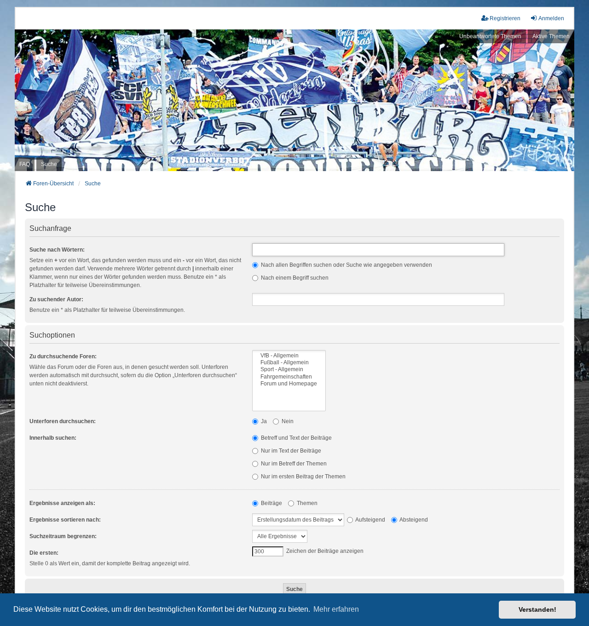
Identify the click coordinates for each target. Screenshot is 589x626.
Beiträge (271, 503)
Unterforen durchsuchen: (62, 421)
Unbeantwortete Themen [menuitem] (490, 36)
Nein (287, 421)
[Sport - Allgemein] (289, 369)
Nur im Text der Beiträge (290, 451)
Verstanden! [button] (537, 609)
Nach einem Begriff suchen (294, 278)
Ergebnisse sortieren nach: (65, 520)
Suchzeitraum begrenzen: (63, 536)
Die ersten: (43, 553)
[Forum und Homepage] (289, 383)
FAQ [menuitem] (24, 164)
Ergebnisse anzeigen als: (62, 503)
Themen (306, 503)
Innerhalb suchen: (52, 438)
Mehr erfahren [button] (336, 609)
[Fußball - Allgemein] (289, 362)
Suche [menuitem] (49, 164)
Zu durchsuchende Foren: (63, 356)
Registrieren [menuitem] (505, 18)
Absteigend (413, 520)
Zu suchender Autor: (56, 299)
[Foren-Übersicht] (294, 100)
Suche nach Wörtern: (57, 250)
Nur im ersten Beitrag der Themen (303, 476)
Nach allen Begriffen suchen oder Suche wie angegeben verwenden (346, 265)
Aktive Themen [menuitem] (551, 36)
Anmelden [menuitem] (551, 18)
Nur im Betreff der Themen (293, 463)
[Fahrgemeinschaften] (289, 376)
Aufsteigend (369, 520)
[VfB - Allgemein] (289, 355)
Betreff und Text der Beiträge (296, 438)
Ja (263, 421)
